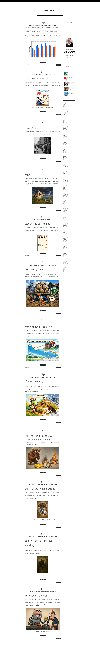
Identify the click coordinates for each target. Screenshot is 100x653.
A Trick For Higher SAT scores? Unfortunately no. (71, 73)
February (64, 108)
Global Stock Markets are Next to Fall (35, 180)
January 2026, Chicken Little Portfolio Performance (42, 431)
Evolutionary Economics (67, 65)
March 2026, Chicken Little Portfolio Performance (42, 322)
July (64, 103)
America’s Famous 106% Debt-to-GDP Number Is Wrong (42, 25)
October (64, 113)
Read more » (43, 62)
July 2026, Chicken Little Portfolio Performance (42, 74)
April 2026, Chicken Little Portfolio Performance (43, 265)
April (64, 106)
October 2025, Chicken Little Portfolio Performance (43, 591)
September (65, 114)
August (64, 115)
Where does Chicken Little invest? (71, 78)
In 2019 (26, 385)
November (65, 112)
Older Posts (58, 644)
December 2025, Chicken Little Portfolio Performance (43, 484)
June (64, 104)
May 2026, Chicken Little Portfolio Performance (42, 170)
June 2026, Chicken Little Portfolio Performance (43, 123)
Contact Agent (69, 57)
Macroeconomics (66, 66)
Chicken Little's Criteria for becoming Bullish (71, 83)
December (65, 111)
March (64, 107)
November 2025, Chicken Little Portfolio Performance (43, 536)
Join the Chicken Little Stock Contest (71, 93)
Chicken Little (66, 62)
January (64, 110)
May (64, 105)
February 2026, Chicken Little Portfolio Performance (43, 377)
